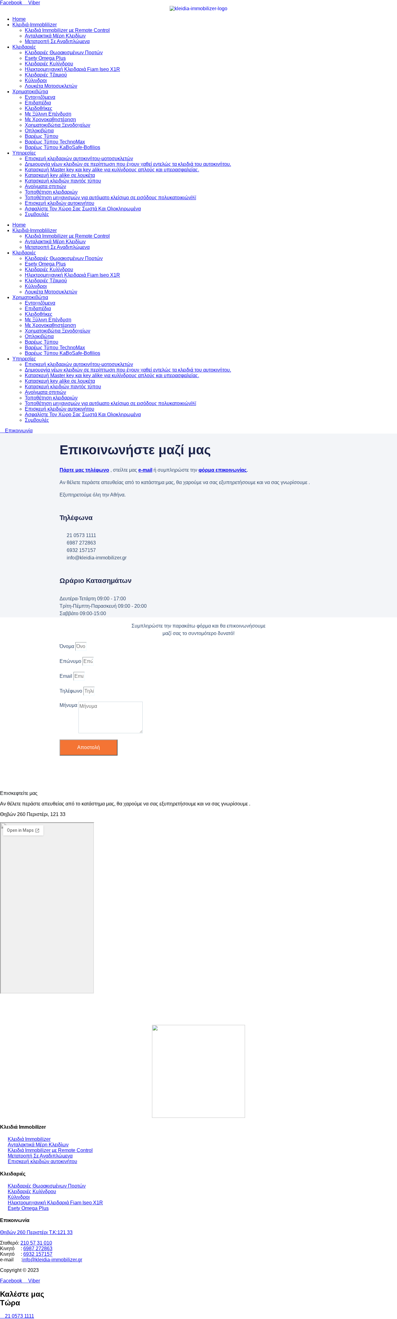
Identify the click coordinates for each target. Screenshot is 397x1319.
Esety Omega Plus (45, 58)
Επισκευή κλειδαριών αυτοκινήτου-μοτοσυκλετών (79, 158)
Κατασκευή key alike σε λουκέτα (60, 175)
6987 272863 (37, 1248)
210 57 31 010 (36, 1243)
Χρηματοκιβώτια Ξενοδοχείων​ (57, 125)
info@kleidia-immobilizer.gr (52, 1259)
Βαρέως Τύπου (41, 136)
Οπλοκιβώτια (39, 130)
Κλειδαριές (24, 47)
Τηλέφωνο (71, 691)
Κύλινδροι (36, 80)
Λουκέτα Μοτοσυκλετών (51, 86)
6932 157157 (37, 1254)
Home (19, 19)
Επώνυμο (71, 661)
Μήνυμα (69, 705)
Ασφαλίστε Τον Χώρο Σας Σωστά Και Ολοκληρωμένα (83, 208)
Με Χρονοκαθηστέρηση (50, 119)
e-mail (145, 470)
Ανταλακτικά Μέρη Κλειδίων (55, 35)
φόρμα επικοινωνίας (222, 470)
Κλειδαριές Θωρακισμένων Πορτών (64, 52)
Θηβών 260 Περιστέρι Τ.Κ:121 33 (36, 1232)
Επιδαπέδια (38, 102)
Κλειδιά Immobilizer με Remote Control (67, 30)
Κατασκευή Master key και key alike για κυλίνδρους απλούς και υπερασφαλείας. (112, 169)
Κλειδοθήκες (38, 108)
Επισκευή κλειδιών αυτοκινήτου (59, 203)
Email (67, 676)
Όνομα (67, 646)
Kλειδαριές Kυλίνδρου (49, 63)
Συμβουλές (37, 214)
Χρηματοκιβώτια (30, 91)
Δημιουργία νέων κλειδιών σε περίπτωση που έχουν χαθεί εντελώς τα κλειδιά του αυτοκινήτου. (128, 164)
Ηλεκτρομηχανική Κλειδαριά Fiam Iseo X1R (72, 69)
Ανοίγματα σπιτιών (45, 186)
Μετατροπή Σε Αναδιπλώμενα (57, 41)
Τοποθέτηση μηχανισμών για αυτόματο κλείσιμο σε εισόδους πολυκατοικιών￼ (110, 197)
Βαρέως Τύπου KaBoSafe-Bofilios (62, 147)
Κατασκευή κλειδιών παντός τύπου (63, 180)
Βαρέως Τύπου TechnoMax (55, 141)
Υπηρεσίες (24, 153)
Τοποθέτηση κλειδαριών (51, 192)
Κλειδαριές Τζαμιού (46, 74)
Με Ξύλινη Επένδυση (48, 114)
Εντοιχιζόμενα (40, 97)
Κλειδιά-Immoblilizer (34, 24)
